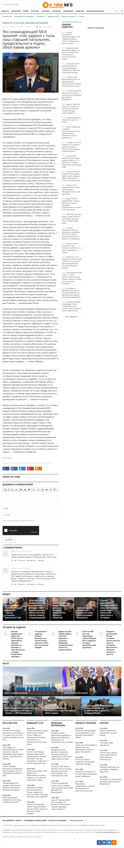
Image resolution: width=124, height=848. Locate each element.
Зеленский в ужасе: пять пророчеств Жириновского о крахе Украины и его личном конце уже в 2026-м (37, 775)
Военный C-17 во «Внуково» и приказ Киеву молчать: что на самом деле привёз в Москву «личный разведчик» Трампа (71, 262)
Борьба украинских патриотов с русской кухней (71, 120)
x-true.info (6, 830)
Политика (56, 11)
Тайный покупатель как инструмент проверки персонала (109, 769)
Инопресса (40, 16)
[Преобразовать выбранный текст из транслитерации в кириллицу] (51, 489)
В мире (26, 11)
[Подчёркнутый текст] (12, 489)
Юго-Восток (7, 16)
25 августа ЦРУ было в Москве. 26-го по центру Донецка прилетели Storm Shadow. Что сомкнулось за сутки (71, 81)
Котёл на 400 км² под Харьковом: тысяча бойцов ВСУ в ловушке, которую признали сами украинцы (89, 639)
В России (35, 11)
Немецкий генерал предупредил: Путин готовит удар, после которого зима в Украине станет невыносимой (71, 306)
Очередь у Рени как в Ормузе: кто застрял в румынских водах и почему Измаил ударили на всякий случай (71, 146)
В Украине (45, 11)
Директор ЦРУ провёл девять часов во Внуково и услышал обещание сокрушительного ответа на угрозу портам (71, 204)
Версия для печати (45, 27)
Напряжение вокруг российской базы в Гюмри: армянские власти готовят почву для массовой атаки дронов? (37, 792)
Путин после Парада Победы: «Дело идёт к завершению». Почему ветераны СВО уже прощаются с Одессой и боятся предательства (37, 757)
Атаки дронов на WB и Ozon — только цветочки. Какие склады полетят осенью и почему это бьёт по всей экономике (71, 278)
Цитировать (31, 560)
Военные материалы (95, 11)
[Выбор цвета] (38, 489)
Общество (80, 11)
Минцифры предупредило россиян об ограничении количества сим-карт (85, 787)
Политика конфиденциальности (107, 832)
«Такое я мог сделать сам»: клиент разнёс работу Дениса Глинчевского (108, 756)
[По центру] (25, 489)
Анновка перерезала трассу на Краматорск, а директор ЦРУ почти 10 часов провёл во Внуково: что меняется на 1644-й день (71, 233)
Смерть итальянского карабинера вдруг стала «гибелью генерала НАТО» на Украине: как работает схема (71, 37)
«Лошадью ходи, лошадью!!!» (106, 744)
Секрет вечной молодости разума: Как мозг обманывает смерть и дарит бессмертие (86, 748)
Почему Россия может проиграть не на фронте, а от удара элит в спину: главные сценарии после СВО (13, 735)
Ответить (21, 560)
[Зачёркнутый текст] (16, 489)
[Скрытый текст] (43, 489)
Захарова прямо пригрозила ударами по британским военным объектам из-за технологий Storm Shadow (71, 53)
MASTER (20, 27)
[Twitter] (109, 842)
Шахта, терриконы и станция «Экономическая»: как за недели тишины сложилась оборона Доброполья (71, 132)
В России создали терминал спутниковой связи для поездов (85, 761)
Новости (5, 11)
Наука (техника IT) (68, 16)
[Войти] (121, 11)
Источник (7, 457)
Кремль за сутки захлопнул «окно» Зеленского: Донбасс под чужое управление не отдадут (71, 247)
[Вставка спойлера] (55, 489)
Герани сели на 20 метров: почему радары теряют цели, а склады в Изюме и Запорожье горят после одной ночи (71, 176)
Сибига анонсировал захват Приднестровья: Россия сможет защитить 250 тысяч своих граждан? (37, 809)
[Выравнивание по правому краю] (29, 489)
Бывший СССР (53, 16)
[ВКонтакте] (104, 842)
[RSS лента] (114, 842)
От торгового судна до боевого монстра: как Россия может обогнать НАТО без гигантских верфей (41, 639)
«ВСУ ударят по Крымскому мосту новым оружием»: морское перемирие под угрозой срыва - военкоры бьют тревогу (13, 753)
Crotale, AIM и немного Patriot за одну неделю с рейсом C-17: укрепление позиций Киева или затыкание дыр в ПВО (71, 161)
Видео (6, 594)
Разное (82, 16)
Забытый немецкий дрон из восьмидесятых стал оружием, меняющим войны (85, 733)
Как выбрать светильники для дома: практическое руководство (110, 781)
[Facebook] (99, 842)
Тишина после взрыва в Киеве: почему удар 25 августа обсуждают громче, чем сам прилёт (71, 189)
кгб (12, 568)
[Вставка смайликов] (33, 489)
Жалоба (41, 560)
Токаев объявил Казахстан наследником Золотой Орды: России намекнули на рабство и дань (13, 771)
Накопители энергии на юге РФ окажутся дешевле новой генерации (86, 773)
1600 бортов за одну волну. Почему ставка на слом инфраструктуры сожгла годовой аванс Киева (71, 218)
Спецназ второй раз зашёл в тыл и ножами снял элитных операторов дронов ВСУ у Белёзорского (71, 95)
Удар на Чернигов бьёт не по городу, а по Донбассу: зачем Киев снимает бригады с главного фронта (71, 108)
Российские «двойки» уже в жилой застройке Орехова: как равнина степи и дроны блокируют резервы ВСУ (71, 292)
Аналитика (16, 11)
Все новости (72, 317)
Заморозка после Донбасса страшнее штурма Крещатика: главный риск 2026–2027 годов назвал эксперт (71, 68)
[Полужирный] (5, 489)
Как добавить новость (13, 820)
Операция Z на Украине (24, 16)
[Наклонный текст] (8, 489)
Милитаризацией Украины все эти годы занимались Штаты (12, 799)
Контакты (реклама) (58, 820)
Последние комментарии (35, 820)
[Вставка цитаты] (47, 489)
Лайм (13, 551)
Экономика (68, 11)
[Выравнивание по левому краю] (21, 489)
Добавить (9, 540)
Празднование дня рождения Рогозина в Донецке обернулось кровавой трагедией (11, 786)
